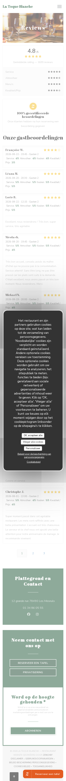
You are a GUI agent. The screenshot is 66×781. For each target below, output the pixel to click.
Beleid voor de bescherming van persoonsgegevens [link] (34, 456)
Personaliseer (33, 448)
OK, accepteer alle (33, 435)
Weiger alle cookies (33, 442)
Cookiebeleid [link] (33, 462)
